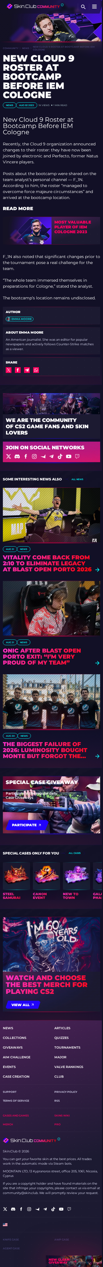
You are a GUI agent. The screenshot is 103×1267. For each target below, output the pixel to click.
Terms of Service (16, 1100)
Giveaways (13, 1047)
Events (9, 1067)
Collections (14, 1038)
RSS (57, 1100)
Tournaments (67, 1047)
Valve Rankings (68, 1067)
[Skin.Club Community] (35, 6)
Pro (57, 1124)
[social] (5, 1209)
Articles (62, 1028)
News (25, 48)
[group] (16, 881)
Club (59, 1077)
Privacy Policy (65, 1091)
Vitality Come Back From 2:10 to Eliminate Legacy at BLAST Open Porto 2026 (47, 563)
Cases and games (16, 1115)
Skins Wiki (62, 1115)
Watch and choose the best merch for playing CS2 (47, 984)
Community (10, 48)
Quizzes (61, 1038)
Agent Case (11, 1248)
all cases (75, 853)
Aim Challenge (16, 1057)
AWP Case (61, 1239)
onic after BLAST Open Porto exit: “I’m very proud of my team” (42, 657)
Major (60, 1057)
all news (77, 479)
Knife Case (11, 1239)
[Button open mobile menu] (94, 7)
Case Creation (16, 1077)
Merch (8, 1124)
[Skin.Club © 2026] (31, 1140)
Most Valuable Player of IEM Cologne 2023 (72, 227)
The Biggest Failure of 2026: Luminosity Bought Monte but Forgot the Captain (45, 750)
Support (9, 1091)
